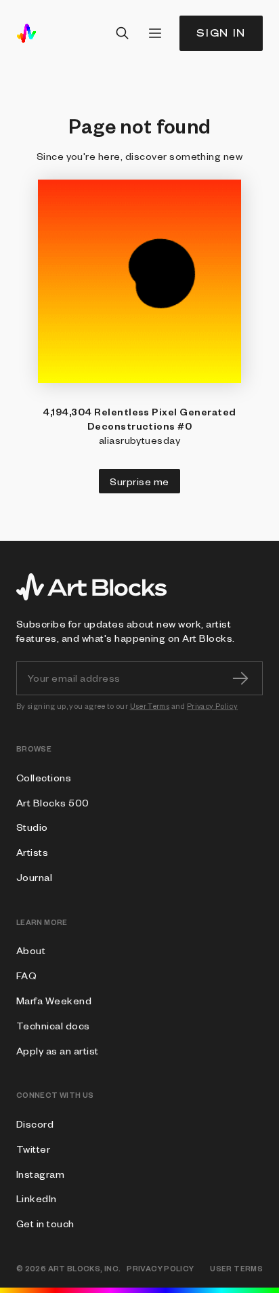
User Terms (150, 705)
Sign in (221, 33)
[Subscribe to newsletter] (240, 678)
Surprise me (139, 481)
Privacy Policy (212, 705)
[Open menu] (155, 33)
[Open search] (122, 33)
